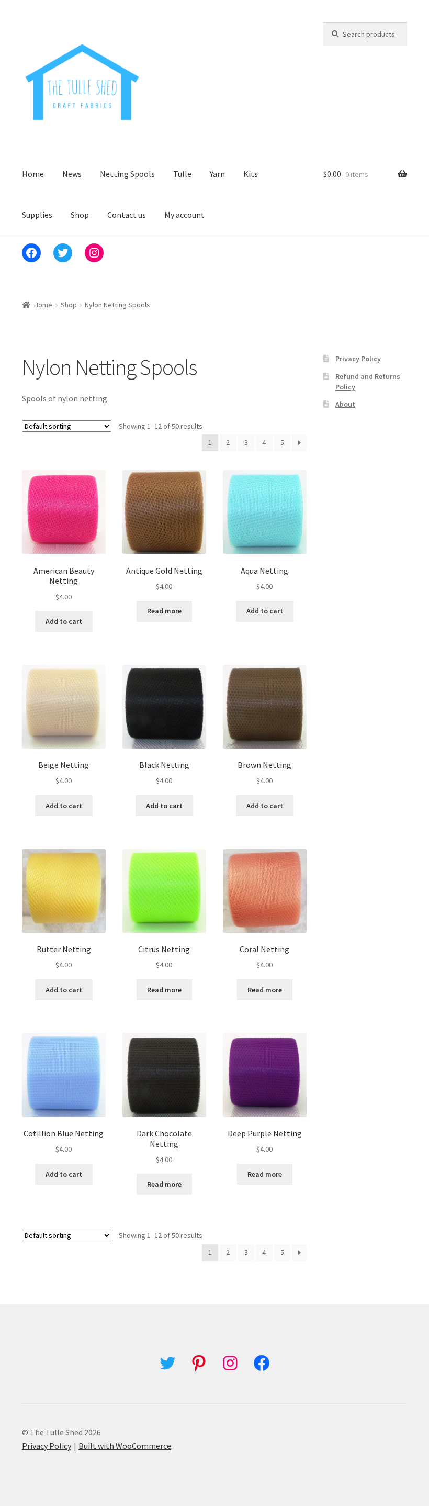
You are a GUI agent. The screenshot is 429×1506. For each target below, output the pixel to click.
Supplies (37, 214)
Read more (164, 611)
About (345, 404)
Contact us (126, 214)
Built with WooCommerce (124, 1446)
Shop (80, 214)
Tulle (182, 174)
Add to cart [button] (64, 621)
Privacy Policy (358, 358)
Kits (250, 174)
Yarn (217, 174)
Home (33, 174)
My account (184, 214)
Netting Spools (127, 174)
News (72, 174)
